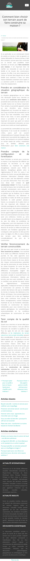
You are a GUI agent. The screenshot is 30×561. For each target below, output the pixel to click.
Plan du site (15, 560)
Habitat (4, 35)
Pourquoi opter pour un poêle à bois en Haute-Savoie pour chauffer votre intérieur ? (7, 386)
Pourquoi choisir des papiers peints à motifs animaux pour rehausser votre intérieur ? (22, 386)
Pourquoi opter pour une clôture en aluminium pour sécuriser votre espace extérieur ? (13, 453)
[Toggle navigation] (27, 5)
